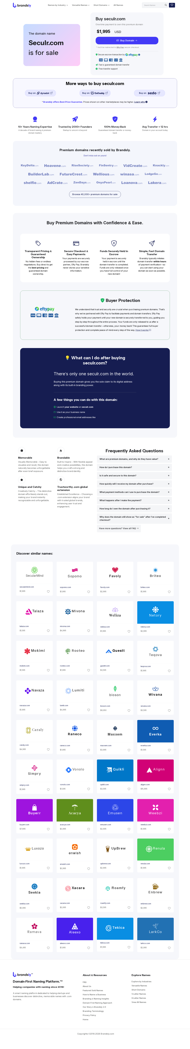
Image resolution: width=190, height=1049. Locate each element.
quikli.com (104, 785)
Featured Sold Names (93, 990)
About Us (87, 986)
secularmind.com (27, 587)
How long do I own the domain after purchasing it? (125, 509)
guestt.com (105, 666)
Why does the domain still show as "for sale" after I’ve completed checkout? (133, 518)
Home (85, 1019)
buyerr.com (24, 825)
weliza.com (105, 627)
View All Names (139, 1002)
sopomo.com (65, 587)
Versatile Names (79, 5)
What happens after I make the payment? (121, 500)
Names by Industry (57, 5)
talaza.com (24, 626)
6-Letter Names (139, 998)
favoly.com (104, 587)
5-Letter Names (139, 994)
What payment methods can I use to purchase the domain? (129, 492)
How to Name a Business (94, 994)
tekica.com (104, 943)
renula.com (145, 864)
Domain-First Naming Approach (97, 1003)
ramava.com (25, 943)
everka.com (146, 746)
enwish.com (65, 864)
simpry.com (24, 785)
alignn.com (145, 785)
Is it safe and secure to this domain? (118, 476)
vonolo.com (65, 785)
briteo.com (145, 587)
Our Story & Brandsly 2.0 (94, 1007)
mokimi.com (24, 666)
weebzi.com (146, 825)
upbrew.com (105, 864)
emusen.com (105, 825)
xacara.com (65, 903)
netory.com (145, 627)
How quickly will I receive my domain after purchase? (126, 484)
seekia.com (24, 904)
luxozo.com (24, 864)
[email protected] (105, 417)
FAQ (84, 982)
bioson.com (105, 706)
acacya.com (65, 825)
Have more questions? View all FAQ (117, 528)
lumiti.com (64, 705)
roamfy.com (105, 903)
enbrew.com (146, 904)
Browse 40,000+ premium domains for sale (95, 194)
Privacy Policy (89, 1015)
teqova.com (146, 666)
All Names (118, 5)
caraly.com (24, 745)
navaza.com (25, 705)
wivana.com (146, 706)
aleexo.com (65, 943)
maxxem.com (105, 746)
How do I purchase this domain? (116, 467)
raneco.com (65, 746)
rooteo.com (65, 666)
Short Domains (100, 5)
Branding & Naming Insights (96, 999)
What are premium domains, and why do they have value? (129, 459)
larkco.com (145, 943)
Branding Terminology (93, 1011)
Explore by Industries (141, 981)
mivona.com (65, 626)
